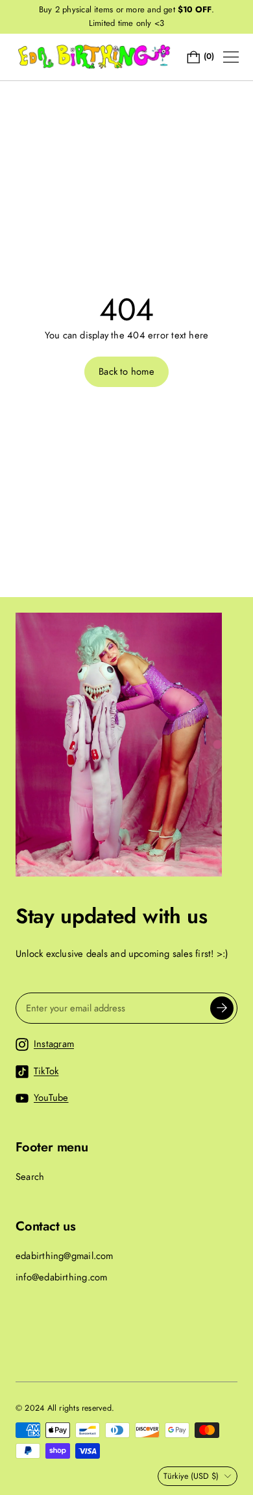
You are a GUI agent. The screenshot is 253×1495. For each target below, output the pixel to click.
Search (30, 1177)
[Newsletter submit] (222, 1008)
